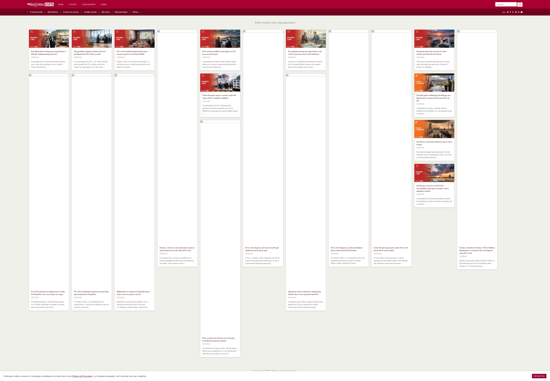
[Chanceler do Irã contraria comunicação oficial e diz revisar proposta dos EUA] (306, 180)
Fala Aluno (106, 12)
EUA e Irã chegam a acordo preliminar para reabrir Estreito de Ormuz (347, 249)
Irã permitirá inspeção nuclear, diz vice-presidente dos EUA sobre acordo (90, 52)
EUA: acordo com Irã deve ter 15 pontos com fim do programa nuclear (218, 339)
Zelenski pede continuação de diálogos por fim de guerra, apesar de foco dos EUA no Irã (434, 98)
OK (520, 5)
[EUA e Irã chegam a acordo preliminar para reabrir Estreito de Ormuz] (349, 137)
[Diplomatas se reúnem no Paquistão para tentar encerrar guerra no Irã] (135, 180)
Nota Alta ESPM (262, 370)
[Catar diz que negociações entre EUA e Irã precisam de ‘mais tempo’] (391, 137)
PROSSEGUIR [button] (539, 376)
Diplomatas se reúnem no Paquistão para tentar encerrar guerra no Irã (133, 293)
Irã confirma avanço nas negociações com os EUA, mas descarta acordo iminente (305, 52)
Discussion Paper (121, 12)
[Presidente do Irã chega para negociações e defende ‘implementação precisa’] (49, 39)
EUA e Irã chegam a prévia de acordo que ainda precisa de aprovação (262, 249)
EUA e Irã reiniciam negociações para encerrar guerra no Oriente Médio (132, 52)
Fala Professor (53, 12)
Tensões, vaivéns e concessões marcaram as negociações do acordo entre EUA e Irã (177, 249)
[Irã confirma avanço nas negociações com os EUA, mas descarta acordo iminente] (306, 39)
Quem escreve (88, 4)
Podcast (135, 12)
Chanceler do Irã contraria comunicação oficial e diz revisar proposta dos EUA (304, 293)
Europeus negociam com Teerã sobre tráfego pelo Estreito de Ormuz (431, 52)
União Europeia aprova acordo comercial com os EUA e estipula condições (219, 96)
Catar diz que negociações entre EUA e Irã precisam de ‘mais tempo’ (391, 249)
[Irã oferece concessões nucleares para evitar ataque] (434, 129)
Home (60, 4)
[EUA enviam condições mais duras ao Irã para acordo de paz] (220, 39)
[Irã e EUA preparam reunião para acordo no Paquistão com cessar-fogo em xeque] (49, 180)
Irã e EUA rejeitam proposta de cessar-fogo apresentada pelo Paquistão (91, 293)
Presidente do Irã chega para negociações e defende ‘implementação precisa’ (48, 52)
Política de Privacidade (82, 376)
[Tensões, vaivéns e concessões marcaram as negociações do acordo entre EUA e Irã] (177, 137)
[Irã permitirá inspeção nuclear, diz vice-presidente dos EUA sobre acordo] (92, 39)
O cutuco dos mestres (71, 12)
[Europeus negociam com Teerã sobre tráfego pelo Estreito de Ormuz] (434, 39)
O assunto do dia (36, 12)
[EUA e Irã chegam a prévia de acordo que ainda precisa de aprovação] (263, 137)
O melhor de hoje (90, 12)
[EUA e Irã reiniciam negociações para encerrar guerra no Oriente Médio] (135, 39)
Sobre (103, 4)
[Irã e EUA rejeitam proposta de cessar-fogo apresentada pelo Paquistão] (92, 180)
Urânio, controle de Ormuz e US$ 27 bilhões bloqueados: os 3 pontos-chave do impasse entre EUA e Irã (477, 250)
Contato (73, 4)
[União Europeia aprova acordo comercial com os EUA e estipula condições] (220, 82)
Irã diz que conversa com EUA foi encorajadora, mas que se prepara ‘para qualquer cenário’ (433, 188)
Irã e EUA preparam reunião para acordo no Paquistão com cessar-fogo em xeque (48, 293)
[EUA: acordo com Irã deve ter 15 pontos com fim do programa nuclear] (220, 227)
